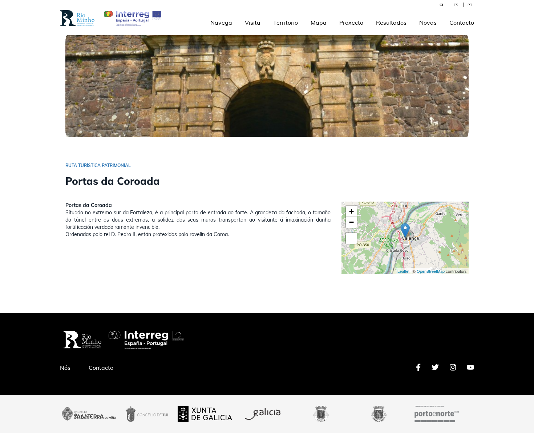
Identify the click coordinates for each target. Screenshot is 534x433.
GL (442, 5)
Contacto (461, 22)
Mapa (319, 22)
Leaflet (403, 271)
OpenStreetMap (431, 271)
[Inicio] (77, 14)
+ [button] (351, 211)
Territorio (285, 22)
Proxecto (351, 22)
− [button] (351, 222)
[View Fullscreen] (351, 238)
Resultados (391, 22)
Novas (428, 22)
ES (456, 5)
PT (470, 5)
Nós (65, 367)
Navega (221, 22)
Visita (252, 22)
